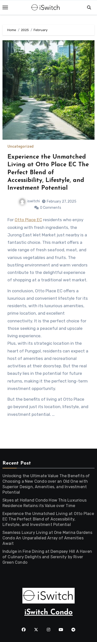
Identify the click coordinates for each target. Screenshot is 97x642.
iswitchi (33, 201)
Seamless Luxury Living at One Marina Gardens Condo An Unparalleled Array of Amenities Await (47, 538)
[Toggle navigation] (5, 7)
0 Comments (50, 208)
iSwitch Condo (48, 612)
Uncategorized (20, 146)
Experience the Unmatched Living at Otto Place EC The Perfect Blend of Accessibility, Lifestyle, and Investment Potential (48, 172)
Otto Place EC (28, 219)
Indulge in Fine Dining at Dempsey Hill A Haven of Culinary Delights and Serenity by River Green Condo (47, 557)
